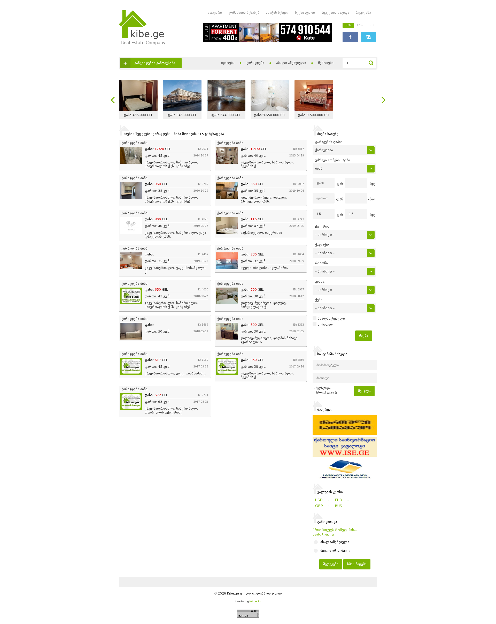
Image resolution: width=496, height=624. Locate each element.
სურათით (325, 324)
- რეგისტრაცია (322, 388)
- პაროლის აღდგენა (325, 392)
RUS (371, 25)
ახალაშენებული (331, 318)
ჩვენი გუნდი (305, 12)
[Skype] (368, 37)
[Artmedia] (248, 602)
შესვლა (364, 391)
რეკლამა (363, 12)
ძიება (363, 335)
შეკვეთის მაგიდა (335, 12)
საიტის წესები (277, 12)
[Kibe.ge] (142, 44)
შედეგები (330, 564)
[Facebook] (350, 37)
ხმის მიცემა (357, 564)
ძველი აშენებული (335, 550)
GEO (348, 25)
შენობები (326, 63)
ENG (360, 25)
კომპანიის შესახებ (243, 12)
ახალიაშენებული (334, 542)
